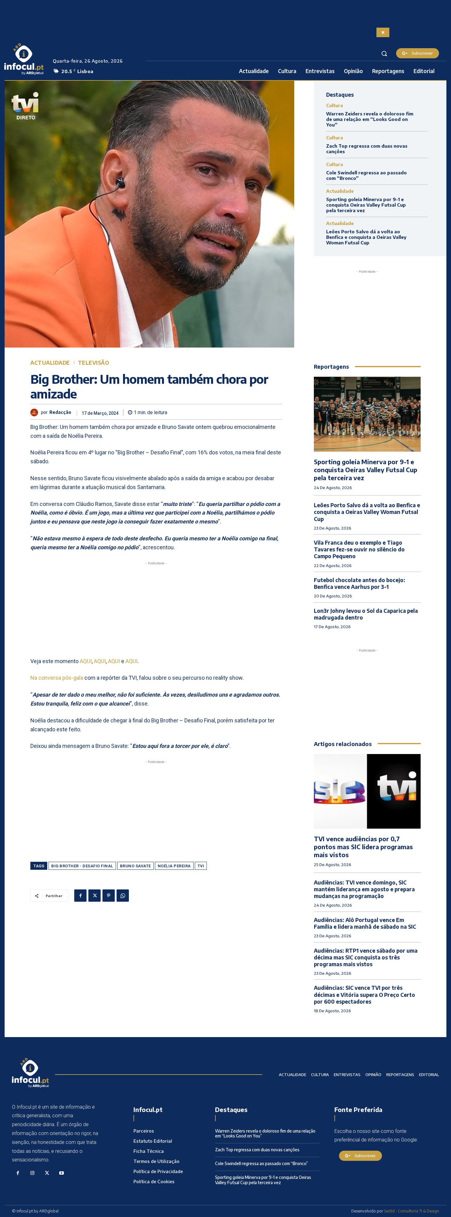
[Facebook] (80, 895)
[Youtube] (61, 1173)
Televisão (93, 362)
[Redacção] (35, 412)
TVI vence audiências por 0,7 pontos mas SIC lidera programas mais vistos (363, 846)
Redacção (60, 412)
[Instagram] (32, 1173)
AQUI (86, 661)
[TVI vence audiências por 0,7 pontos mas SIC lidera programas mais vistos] (367, 791)
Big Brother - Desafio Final (82, 866)
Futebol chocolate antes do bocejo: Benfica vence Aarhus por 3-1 (359, 583)
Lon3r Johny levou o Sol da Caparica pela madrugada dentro (366, 614)
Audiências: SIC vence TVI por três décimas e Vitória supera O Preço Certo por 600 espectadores (364, 994)
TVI (201, 866)
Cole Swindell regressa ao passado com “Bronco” (261, 1163)
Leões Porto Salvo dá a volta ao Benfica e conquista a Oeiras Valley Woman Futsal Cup (366, 237)
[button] (384, 53)
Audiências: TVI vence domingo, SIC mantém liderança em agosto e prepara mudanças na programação (364, 889)
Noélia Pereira (174, 866)
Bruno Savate (135, 866)
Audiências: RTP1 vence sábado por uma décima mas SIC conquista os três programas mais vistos (366, 957)
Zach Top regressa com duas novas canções (257, 1149)
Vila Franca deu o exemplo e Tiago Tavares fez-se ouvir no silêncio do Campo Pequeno (359, 549)
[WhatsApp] (123, 895)
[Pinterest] (108, 895)
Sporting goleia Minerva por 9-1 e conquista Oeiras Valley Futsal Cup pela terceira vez (366, 204)
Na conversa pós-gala (56, 678)
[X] (94, 895)
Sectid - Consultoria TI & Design (411, 1210)
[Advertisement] (156, 609)
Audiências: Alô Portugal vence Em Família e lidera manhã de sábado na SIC (365, 923)
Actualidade (50, 362)
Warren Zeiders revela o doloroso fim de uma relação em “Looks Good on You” (369, 119)
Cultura (334, 105)
